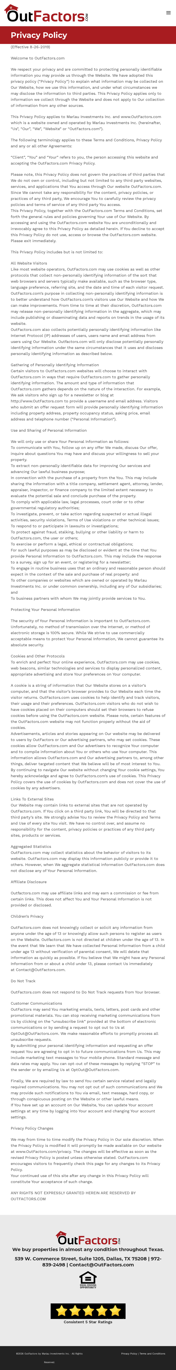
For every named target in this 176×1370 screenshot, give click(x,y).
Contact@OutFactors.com (101, 1265)
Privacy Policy (129, 1353)
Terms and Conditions (152, 1353)
